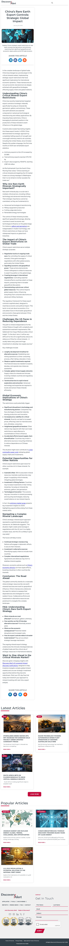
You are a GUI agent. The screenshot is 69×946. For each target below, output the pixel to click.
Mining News (14, 905)
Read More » (7, 749)
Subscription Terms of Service (31, 940)
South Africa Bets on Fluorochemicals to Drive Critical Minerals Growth (14, 777)
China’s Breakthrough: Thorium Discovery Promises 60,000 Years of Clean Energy (51, 833)
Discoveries (21, 901)
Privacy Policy (18, 940)
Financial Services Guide (22, 943)
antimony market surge (18, 503)
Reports (5, 905)
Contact (28, 905)
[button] (11, 60)
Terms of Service (9, 940)
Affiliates (5, 901)
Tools (13, 901)
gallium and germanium (19, 226)
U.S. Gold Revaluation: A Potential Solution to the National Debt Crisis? (14, 870)
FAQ (21, 905)
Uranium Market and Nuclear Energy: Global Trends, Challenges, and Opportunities (16, 833)
